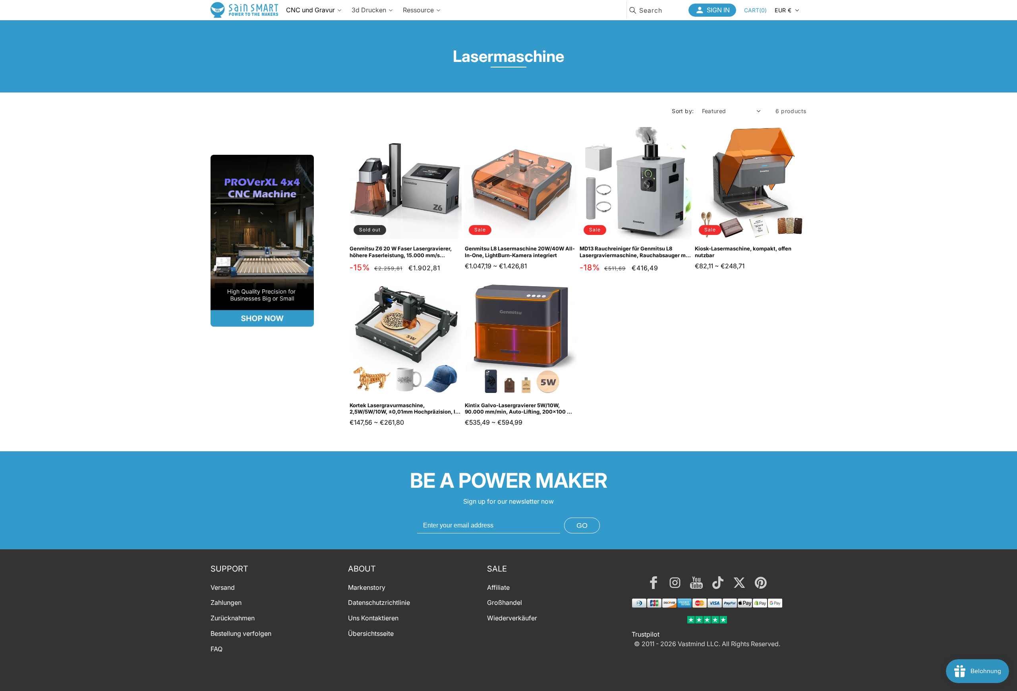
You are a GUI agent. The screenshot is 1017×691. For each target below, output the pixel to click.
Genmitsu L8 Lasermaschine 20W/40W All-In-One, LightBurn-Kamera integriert (520, 251)
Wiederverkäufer (512, 618)
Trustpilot (645, 634)
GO (582, 525)
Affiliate (498, 587)
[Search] (632, 10)
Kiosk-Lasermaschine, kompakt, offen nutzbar (743, 251)
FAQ (216, 649)
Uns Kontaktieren (373, 618)
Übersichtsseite (371, 633)
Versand (223, 587)
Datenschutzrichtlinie (379, 603)
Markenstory (366, 587)
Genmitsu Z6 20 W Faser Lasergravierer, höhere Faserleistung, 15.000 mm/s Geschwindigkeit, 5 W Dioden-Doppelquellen (401, 252)
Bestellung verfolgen (241, 633)
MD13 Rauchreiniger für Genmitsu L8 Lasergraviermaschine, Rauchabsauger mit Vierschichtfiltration (634, 252)
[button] (755, 10)
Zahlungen (226, 603)
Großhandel (504, 603)
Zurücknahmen (233, 618)
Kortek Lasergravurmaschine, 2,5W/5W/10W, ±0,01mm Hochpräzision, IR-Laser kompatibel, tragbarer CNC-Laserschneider (405, 409)
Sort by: (683, 111)
